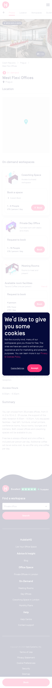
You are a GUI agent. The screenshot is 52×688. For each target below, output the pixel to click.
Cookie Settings (17, 368)
